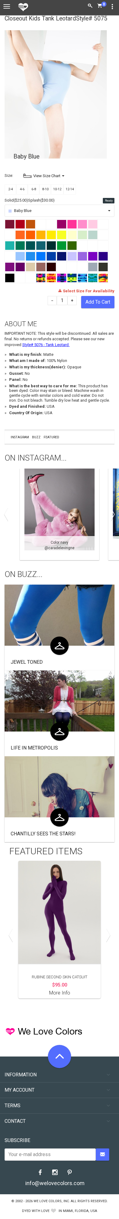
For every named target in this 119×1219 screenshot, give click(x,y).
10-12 (57, 189)
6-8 (33, 189)
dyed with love (35, 1211)
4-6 (22, 189)
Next (111, 514)
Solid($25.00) (16, 200)
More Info (59, 993)
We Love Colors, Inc (51, 1201)
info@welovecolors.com (55, 1183)
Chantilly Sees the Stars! (43, 834)
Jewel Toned (27, 662)
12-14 (70, 189)
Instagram (20, 437)
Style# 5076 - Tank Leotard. (46, 344)
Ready (109, 200)
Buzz (36, 437)
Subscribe (17, 1140)
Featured (51, 437)
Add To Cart (97, 302)
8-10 (45, 189)
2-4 (10, 189)
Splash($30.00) (41, 200)
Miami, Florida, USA (80, 1211)
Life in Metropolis (34, 748)
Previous (7, 514)
